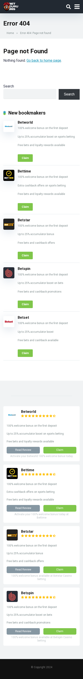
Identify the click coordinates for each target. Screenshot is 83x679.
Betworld (25, 122)
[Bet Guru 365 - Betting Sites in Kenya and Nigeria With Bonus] (10, 6)
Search (8, 86)
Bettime (24, 171)
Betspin (24, 269)
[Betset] (8, 326)
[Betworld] (8, 131)
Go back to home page (44, 60)
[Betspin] (8, 277)
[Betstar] (8, 228)
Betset (23, 317)
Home (10, 33)
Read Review (23, 449)
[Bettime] (8, 180)
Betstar (24, 220)
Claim (25, 158)
